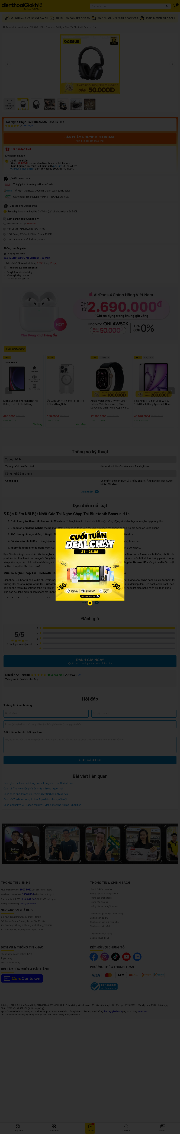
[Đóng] (90, 603)
